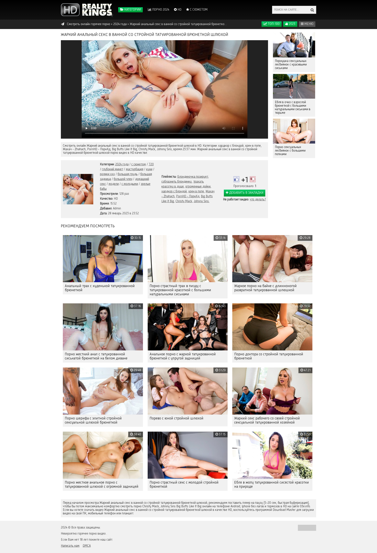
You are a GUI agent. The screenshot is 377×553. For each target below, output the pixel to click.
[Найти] (312, 10)
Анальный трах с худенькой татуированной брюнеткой (100, 288)
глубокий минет (112, 169)
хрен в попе (196, 191)
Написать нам (70, 546)
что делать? (258, 199)
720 (151, 164)
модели (114, 184)
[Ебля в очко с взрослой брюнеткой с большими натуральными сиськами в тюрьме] (294, 86)
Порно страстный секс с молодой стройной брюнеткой (184, 484)
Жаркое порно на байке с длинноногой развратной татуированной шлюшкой (265, 288)
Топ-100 (273, 24)
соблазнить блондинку (176, 181)
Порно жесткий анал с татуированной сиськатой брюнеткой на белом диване (96, 356)
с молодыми (130, 184)
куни (149, 169)
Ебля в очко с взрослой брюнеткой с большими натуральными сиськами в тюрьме (292, 108)
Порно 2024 (160, 9)
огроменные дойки (197, 186)
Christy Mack (184, 201)
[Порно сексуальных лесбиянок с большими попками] (294, 131)
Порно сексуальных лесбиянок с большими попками (290, 151)
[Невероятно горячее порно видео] (87, 10)
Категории (132, 9)
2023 (291, 24)
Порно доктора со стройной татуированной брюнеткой (268, 356)
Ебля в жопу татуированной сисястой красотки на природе (271, 484)
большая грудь (128, 174)
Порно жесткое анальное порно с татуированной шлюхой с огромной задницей (101, 484)
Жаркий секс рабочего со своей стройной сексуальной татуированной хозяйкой (267, 420)
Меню (308, 24)
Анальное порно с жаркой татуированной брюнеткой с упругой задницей (183, 356)
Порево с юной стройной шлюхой (176, 418)
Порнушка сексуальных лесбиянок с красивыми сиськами (291, 65)
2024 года (122, 164)
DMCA (87, 546)
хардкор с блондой (174, 191)
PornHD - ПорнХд (187, 196)
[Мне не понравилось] (253, 179)
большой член (123, 179)
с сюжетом (138, 164)
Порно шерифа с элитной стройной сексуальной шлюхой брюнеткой (93, 420)
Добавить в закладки (245, 193)
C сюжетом (198, 9)
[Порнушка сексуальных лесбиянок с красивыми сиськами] (294, 45)
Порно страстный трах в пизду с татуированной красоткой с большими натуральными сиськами (180, 290)
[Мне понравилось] (236, 179)
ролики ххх (107, 174)
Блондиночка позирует (192, 176)
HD (179, 9)
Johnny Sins (201, 201)
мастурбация (134, 169)
